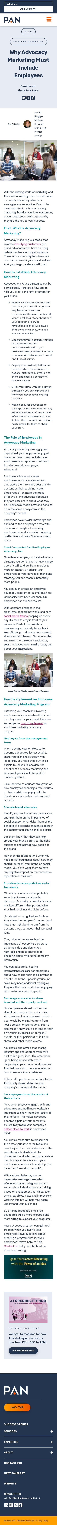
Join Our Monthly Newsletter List (20, 1498)
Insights (10, 1483)
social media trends (16, 616)
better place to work (16, 1129)
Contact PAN (13, 1463)
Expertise (28, 1441)
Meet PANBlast (14, 1473)
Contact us (11, 1246)
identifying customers (27, 244)
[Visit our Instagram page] (11, 1505)
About (28, 1452)
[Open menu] (49, 19)
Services (28, 1431)
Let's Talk (17, 1407)
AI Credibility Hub (23, 1350)
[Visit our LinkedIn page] (6, 1505)
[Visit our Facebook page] (20, 1505)
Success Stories (16, 1424)
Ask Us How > (28, 8)
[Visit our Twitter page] (15, 1505)
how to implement (32, 723)
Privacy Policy (42, 1520)
